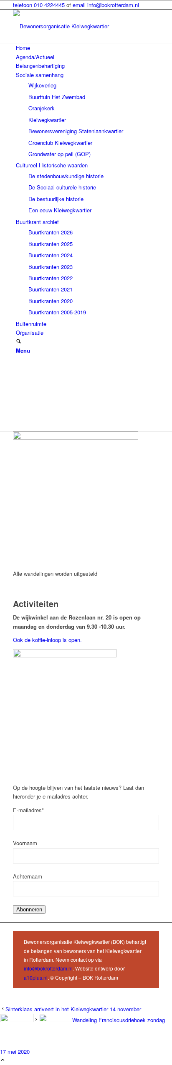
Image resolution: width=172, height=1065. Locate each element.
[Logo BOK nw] (75, 26)
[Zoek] (18, 342)
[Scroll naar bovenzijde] (2, 1060)
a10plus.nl (36, 977)
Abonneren (29, 909)
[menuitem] (87, 47)
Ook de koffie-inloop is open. (48, 640)
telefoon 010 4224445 (39, 5)
